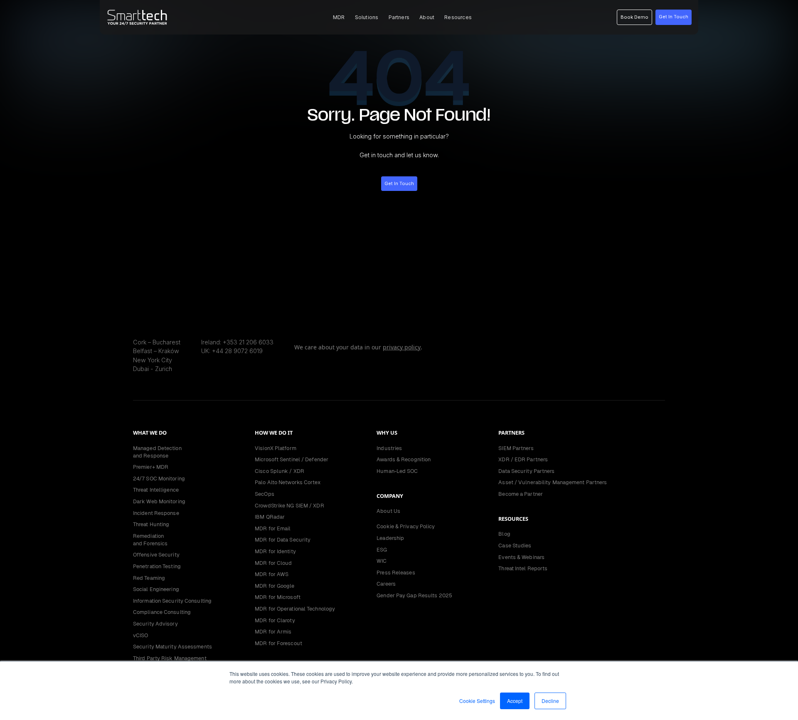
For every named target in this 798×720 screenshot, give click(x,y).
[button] (339, 17)
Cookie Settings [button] (477, 700)
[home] (137, 17)
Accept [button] (514, 700)
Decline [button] (550, 700)
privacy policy (402, 347)
